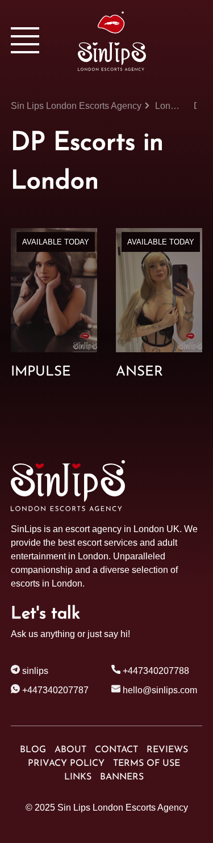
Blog (33, 750)
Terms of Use (146, 763)
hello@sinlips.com (160, 690)
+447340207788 (154, 671)
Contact (116, 750)
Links (77, 777)
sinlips (34, 671)
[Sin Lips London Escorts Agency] (140, 41)
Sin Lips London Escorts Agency (122, 807)
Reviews (167, 750)
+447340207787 (54, 690)
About (70, 750)
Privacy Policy (66, 763)
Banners (122, 777)
